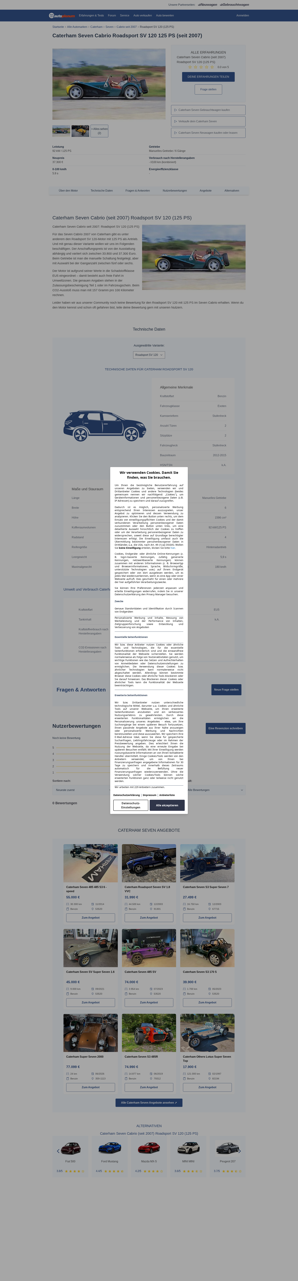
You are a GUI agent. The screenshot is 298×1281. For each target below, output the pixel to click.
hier (173, 547)
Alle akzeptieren (167, 805)
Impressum (149, 795)
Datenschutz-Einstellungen (130, 805)
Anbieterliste (167, 795)
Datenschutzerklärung (126, 795)
